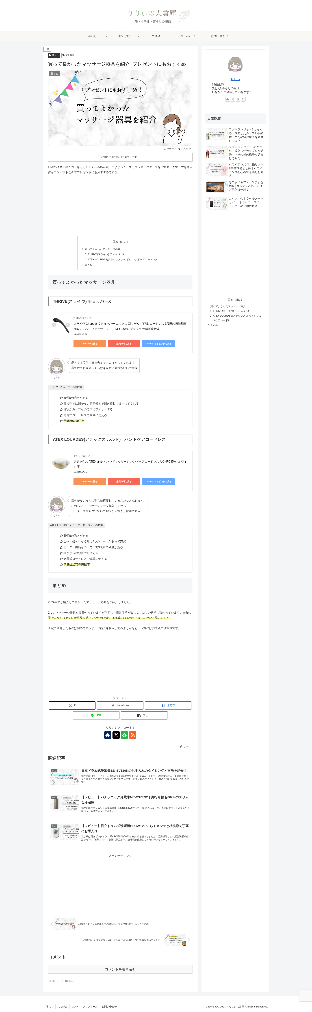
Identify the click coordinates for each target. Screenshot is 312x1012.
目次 (115, 241)
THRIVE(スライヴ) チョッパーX (106, 254)
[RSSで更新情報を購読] (132, 735)
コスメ (75, 1006)
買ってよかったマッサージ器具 (102, 249)
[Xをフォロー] (116, 735)
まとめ (88, 264)
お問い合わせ (109, 1006)
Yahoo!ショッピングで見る (158, 343)
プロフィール (90, 1006)
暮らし (55, 55)
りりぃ (235, 79)
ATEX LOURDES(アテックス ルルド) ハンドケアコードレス (123, 259)
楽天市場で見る (124, 343)
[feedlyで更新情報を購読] (124, 735)
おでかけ (62, 1006)
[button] (144, 715)
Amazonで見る (89, 343)
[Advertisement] (120, 205)
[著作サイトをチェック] (107, 735)
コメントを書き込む (120, 969)
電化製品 (70, 55)
